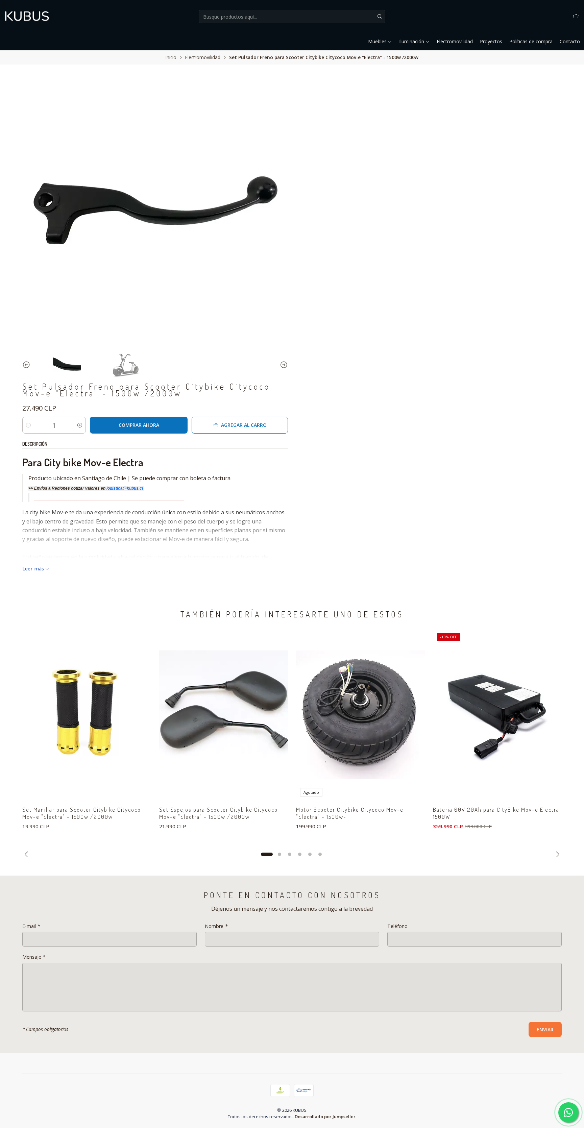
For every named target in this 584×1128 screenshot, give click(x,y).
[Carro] (576, 17)
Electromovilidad (455, 41)
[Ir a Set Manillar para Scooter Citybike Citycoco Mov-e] (86, 715)
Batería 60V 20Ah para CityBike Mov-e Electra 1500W (496, 813)
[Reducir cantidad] (28, 425)
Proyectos (491, 41)
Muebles (377, 41)
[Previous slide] (27, 365)
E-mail (31, 926)
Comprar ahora (139, 425)
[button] (266, 854)
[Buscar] (379, 16)
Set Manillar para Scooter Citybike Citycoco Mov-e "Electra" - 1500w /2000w (81, 813)
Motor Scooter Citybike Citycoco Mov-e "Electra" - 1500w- (350, 813)
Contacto (570, 41)
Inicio (171, 57)
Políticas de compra (531, 41)
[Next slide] (283, 365)
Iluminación (411, 41)
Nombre (216, 926)
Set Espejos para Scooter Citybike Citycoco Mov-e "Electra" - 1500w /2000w (218, 813)
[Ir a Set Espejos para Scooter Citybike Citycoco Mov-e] (223, 715)
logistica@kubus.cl (125, 488)
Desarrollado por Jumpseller (325, 1116)
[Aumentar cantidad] (80, 425)
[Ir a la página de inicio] (27, 16)
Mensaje (33, 957)
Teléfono (397, 926)
